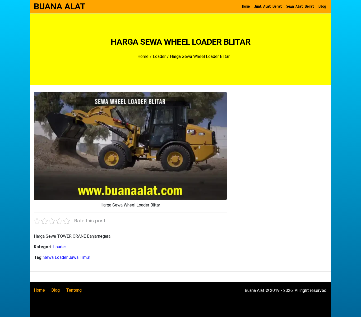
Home (245, 6)
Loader (59, 246)
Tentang (74, 290)
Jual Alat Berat (268, 6)
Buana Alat (60, 6)
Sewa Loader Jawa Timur (66, 257)
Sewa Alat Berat (300, 6)
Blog (322, 6)
